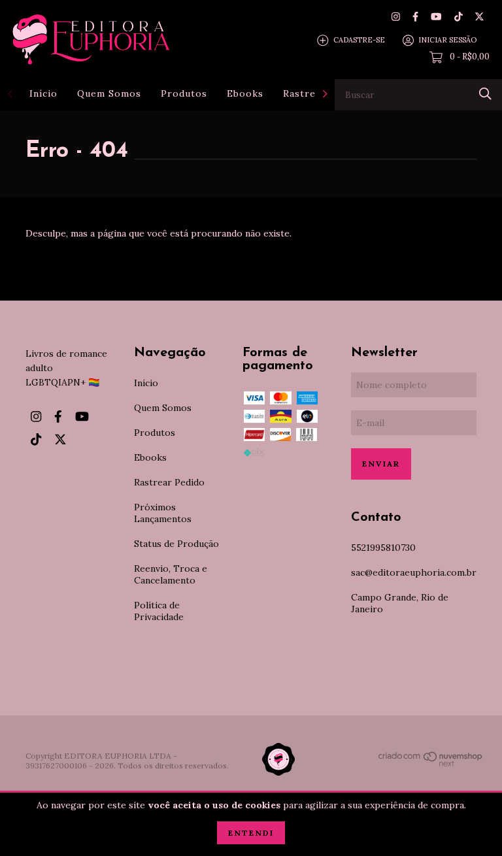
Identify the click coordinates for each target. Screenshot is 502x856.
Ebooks (245, 93)
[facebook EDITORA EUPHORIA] (415, 17)
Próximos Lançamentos (163, 513)
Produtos (184, 93)
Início (43, 93)
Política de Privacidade (159, 611)
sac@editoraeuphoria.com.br (414, 572)
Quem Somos (109, 93)
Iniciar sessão (447, 39)
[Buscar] (485, 93)
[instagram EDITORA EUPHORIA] (395, 17)
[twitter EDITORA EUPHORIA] (479, 17)
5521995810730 (383, 547)
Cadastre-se (359, 39)
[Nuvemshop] (430, 764)
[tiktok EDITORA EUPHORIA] (458, 17)
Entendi (251, 833)
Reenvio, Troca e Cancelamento (170, 574)
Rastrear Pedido (169, 482)
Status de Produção (176, 544)
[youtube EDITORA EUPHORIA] (436, 17)
